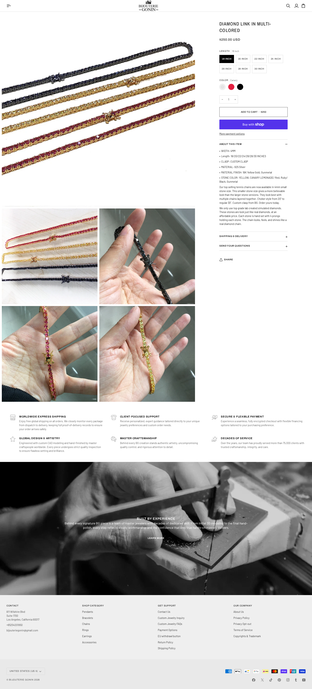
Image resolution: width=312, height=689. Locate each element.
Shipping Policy (167, 648)
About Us (238, 611)
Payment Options (167, 630)
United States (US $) (24, 671)
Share (228, 259)
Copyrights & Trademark (247, 636)
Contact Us (164, 611)
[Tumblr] (296, 680)
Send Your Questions (234, 246)
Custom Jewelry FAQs (170, 623)
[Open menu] (9, 6)
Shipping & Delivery (233, 236)
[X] (262, 680)
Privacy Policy (241, 617)
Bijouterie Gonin (21, 680)
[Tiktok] (270, 680)
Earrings (87, 636)
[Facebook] (253, 680)
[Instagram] (288, 680)
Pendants (87, 611)
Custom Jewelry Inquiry (171, 617)
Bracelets (87, 617)
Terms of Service (243, 630)
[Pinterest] (279, 680)
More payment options (232, 133)
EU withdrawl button (169, 636)
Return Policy (165, 642)
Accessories (89, 642)
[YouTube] (304, 680)
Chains (86, 623)
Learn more (156, 538)
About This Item (230, 144)
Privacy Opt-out (242, 623)
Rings (85, 630)
